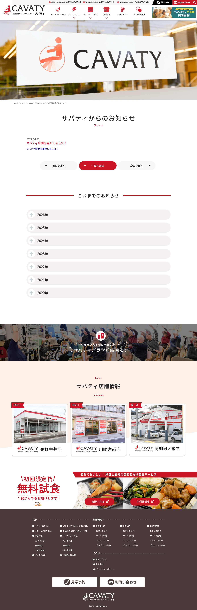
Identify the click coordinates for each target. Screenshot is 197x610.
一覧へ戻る (97, 165)
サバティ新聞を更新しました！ (42, 148)
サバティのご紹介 (42, 526)
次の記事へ (136, 165)
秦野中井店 (39, 540)
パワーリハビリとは (43, 531)
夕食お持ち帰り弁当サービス (75, 531)
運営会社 (99, 564)
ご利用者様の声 (69, 555)
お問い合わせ (101, 559)
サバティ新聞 (101, 535)
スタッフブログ (102, 540)
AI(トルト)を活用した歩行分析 (75, 526)
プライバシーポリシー (105, 569)
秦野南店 (39, 545)
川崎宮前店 (39, 550)
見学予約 (78, 581)
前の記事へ (58, 165)
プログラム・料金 (103, 545)
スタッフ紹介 (101, 531)
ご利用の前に (40, 555)
